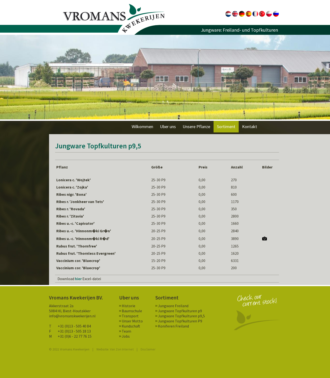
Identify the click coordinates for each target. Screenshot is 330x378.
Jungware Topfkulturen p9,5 (181, 315)
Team (126, 331)
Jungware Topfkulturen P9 (180, 321)
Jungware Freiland (173, 305)
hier (78, 278)
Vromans (114, 18)
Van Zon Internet (122, 349)
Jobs (126, 336)
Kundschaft (131, 326)
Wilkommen (142, 126)
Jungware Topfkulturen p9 (180, 310)
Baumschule (132, 310)
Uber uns (168, 126)
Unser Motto (132, 321)
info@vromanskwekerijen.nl (72, 315)
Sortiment (226, 126)
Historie (128, 305)
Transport (130, 315)
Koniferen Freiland (173, 326)
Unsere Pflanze (196, 126)
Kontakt (249, 126)
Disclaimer (148, 349)
